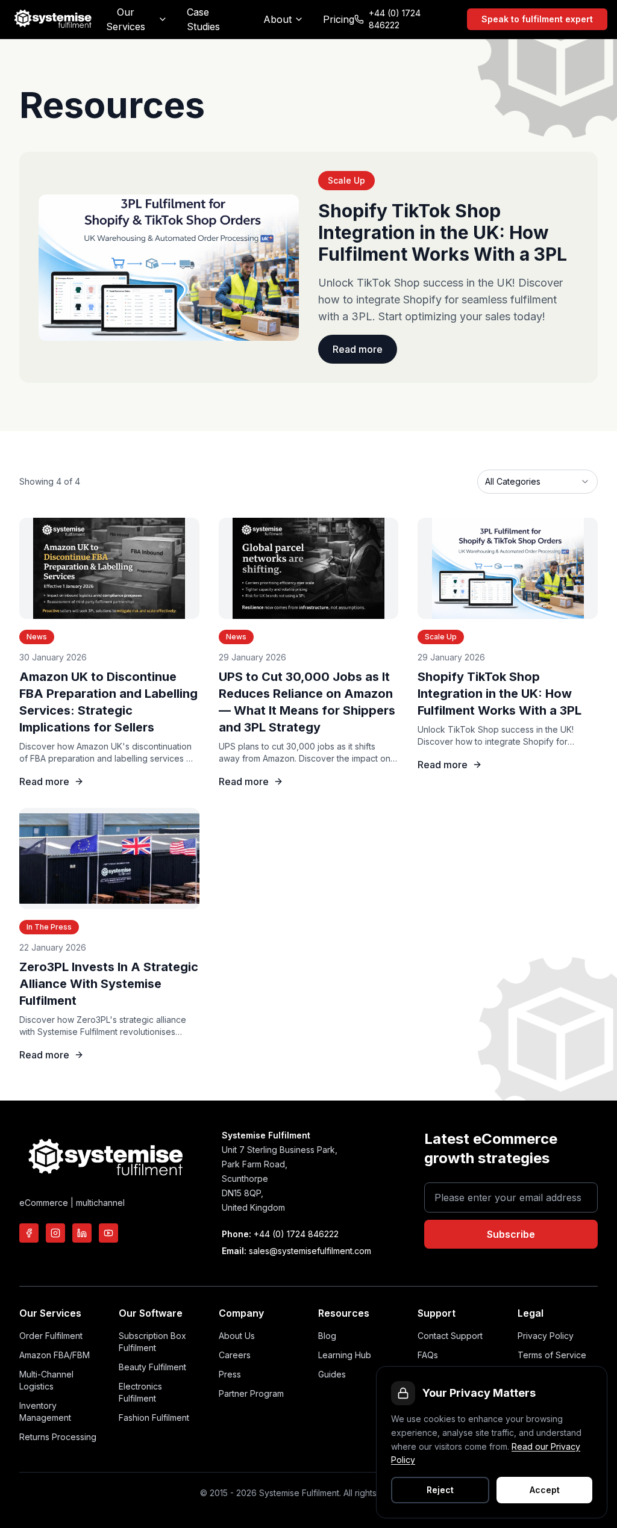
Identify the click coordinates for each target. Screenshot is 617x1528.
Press (230, 1374)
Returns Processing (57, 1437)
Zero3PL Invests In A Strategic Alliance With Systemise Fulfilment (108, 984)
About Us (237, 1336)
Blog (327, 1336)
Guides (332, 1374)
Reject (440, 1490)
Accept (545, 1490)
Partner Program (251, 1393)
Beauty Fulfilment (152, 1367)
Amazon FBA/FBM (54, 1355)
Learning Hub (344, 1355)
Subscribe (511, 1234)
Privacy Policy (546, 1336)
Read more (358, 349)
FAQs (428, 1355)
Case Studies (203, 19)
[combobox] (537, 482)
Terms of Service (552, 1355)
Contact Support (450, 1336)
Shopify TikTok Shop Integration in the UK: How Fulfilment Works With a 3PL (499, 693)
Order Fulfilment (51, 1336)
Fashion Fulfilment (154, 1417)
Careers (235, 1355)
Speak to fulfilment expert (537, 19)
